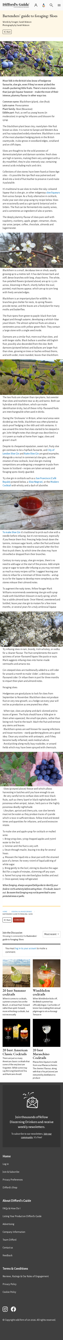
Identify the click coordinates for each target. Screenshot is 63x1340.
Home (5, 911)
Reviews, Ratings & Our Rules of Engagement (26, 1276)
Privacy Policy (9, 1284)
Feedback (7, 1255)
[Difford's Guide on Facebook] (15, 1310)
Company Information (14, 1232)
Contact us (8, 1247)
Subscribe (18, 920)
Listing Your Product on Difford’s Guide (22, 1216)
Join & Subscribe (11, 1172)
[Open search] (51, 5)
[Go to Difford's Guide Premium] (43, 5)
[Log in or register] (36, 5)
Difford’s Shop (10, 1187)
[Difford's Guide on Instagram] (6, 1310)
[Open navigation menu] (59, 5)
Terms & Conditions (15, 1268)
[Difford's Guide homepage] (17, 5)
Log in (6, 1164)
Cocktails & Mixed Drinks (21, 911)
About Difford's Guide (17, 1200)
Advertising (8, 1224)
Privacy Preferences (13, 1179)
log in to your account (25, 948)
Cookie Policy (9, 1292)
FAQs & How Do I (12, 1208)
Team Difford (9, 1239)
